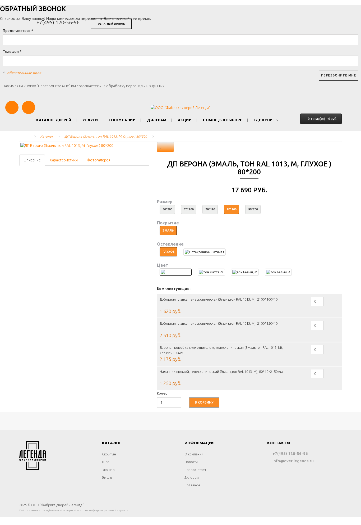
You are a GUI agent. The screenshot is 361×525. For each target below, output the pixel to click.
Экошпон (109, 470)
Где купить (266, 120)
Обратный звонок (111, 23)
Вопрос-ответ (195, 470)
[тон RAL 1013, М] (176, 272)
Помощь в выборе (222, 120)
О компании (122, 120)
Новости (191, 462)
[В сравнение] (169, 147)
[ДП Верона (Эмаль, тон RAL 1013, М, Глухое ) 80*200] (84, 145)
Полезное (192, 485)
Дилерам (156, 120)
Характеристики (64, 160)
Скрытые (109, 454)
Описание (32, 160)
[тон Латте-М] (211, 272)
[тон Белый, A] (278, 272)
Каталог (46, 136)
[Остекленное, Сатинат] (204, 252)
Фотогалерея (98, 160)
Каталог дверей (53, 120)
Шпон (106, 462)
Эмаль (107, 477)
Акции (185, 120)
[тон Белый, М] (245, 272)
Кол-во (162, 393)
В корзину (204, 402)
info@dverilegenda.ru (292, 461)
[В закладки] (161, 147)
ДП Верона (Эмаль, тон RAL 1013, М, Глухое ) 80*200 (105, 136)
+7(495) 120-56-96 (58, 22)
